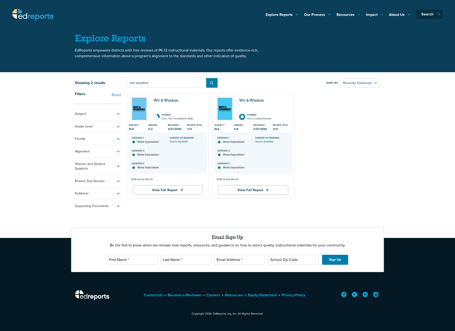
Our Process (315, 14)
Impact (372, 14)
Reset (116, 95)
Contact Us (153, 295)
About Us (397, 14)
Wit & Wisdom (166, 101)
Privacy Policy (293, 295)
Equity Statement (262, 295)
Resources (346, 14)
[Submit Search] (212, 83)
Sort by (332, 82)
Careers (213, 295)
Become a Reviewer (185, 295)
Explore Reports (280, 14)
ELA (131, 129)
